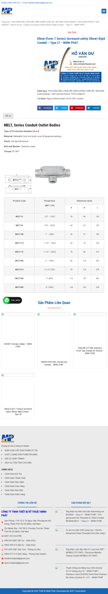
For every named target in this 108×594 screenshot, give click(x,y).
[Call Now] (6, 300)
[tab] (8, 116)
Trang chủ (5, 22)
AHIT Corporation (78, 591)
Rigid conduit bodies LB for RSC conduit (64, 98)
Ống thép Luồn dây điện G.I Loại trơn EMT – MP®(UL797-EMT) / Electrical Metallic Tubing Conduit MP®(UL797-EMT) (86, 552)
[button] (104, 11)
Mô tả (8, 116)
